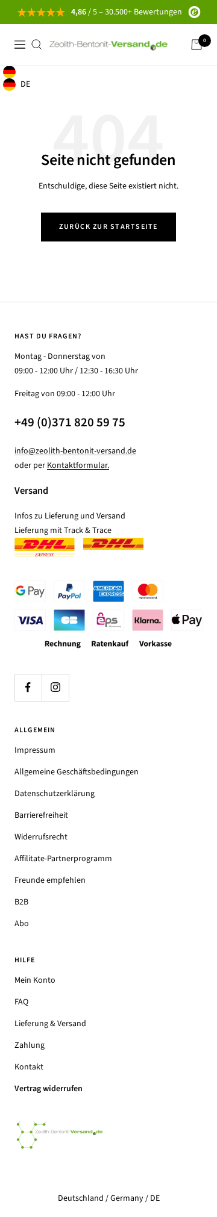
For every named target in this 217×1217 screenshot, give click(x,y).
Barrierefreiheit (41, 815)
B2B (21, 902)
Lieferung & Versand (50, 1024)
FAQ (21, 1002)
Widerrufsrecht (41, 837)
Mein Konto (34, 980)
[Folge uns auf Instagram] (55, 687)
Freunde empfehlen (50, 880)
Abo (21, 924)
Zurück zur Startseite (108, 227)
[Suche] (36, 44)
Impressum (34, 750)
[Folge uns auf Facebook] (28, 687)
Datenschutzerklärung (54, 794)
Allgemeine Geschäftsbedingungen (76, 772)
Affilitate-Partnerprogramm (63, 859)
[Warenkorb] (196, 44)
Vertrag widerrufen (48, 1089)
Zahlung (29, 1045)
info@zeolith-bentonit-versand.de (75, 451)
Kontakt (28, 1067)
